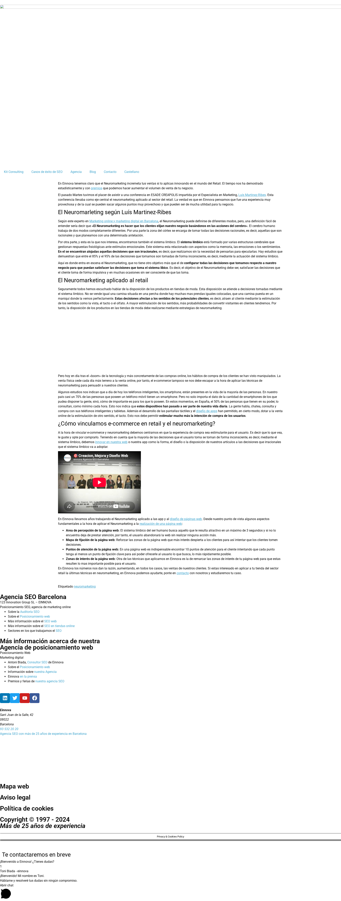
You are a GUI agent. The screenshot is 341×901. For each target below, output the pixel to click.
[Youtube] (25, 698)
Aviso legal (15, 797)
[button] (170, 861)
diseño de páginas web (186, 519)
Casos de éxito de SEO (47, 172)
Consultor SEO (37, 662)
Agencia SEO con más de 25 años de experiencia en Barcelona (43, 734)
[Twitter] (15, 698)
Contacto (110, 172)
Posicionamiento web (35, 616)
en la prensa (28, 676)
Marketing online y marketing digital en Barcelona (123, 221)
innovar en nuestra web (111, 442)
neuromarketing (85, 586)
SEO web (50, 621)
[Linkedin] (5, 698)
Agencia (76, 172)
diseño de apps (206, 411)
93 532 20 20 (9, 729)
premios (96, 188)
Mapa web (14, 786)
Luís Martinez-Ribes (252, 195)
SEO (59, 631)
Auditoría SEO (29, 612)
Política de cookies (26, 808)
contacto (183, 573)
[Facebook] (34, 698)
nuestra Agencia (45, 672)
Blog (93, 172)
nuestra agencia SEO (49, 681)
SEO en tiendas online (59, 626)
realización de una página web (161, 524)
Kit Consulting (13, 172)
